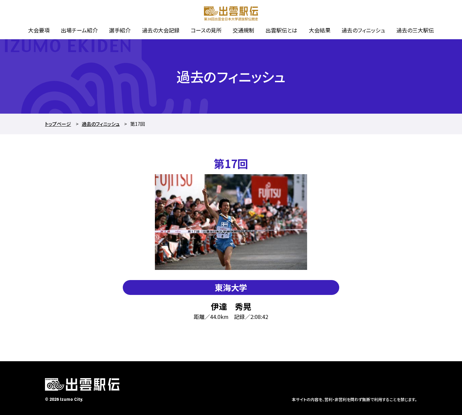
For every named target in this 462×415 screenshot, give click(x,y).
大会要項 (39, 30)
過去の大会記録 (161, 30)
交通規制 (243, 30)
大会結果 (319, 30)
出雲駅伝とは (281, 30)
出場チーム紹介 (79, 30)
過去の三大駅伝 (415, 30)
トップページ (58, 123)
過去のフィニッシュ (363, 30)
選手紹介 (120, 30)
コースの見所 (206, 30)
